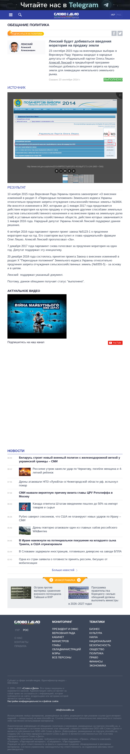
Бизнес (94, 629)
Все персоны (61, 657)
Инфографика (65, 580)
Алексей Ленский (60, 62)
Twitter (120, 33)
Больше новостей (63, 570)
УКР (113, 15)
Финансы (96, 661)
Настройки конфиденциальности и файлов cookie (32, 701)
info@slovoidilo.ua (65, 710)
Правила (20, 646)
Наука (93, 637)
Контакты (21, 642)
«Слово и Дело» (30, 688)
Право (93, 657)
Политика (96, 653)
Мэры (56, 653)
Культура (95, 633)
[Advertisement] (65, 378)
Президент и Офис (65, 629)
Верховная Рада (63, 633)
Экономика (97, 665)
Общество (96, 649)
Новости (15, 451)
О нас (18, 638)
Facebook (114, 33)
